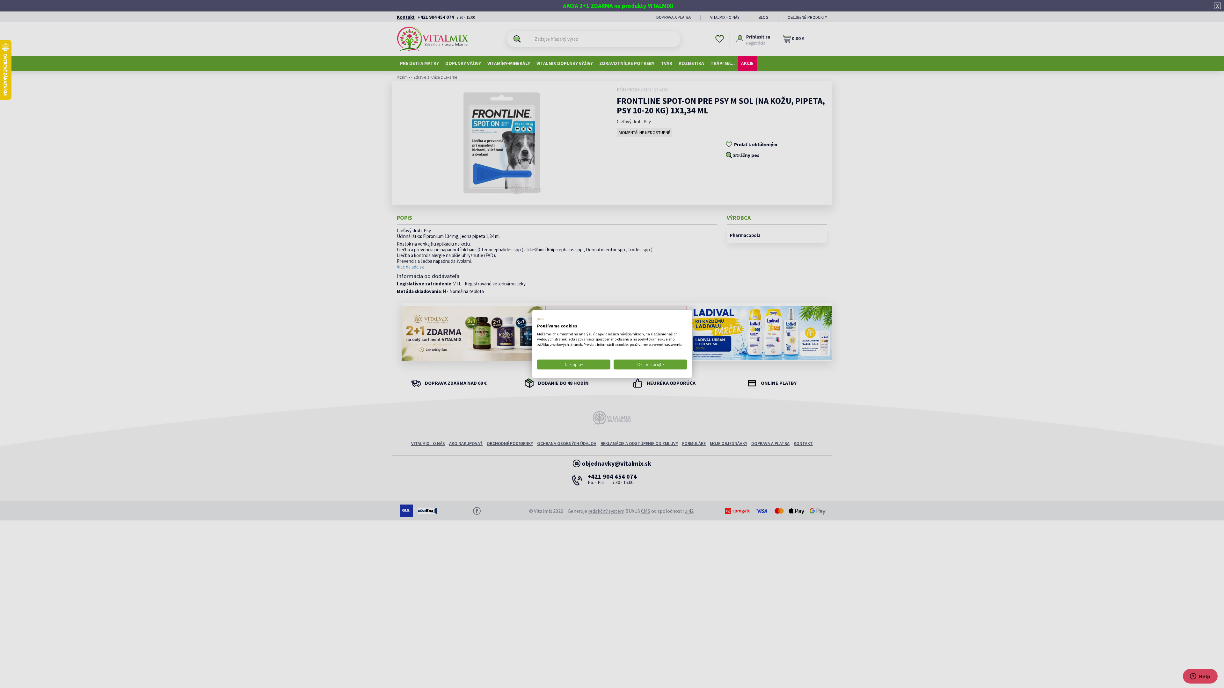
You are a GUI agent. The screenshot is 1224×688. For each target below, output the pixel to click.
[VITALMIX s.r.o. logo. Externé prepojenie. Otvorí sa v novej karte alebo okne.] (541, 319)
